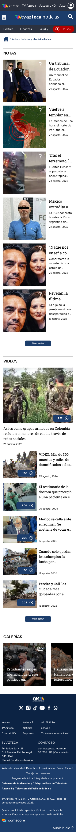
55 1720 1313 (45, 752)
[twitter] (21, 709)
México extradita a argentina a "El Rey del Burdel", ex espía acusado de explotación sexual (59, 204)
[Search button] (70, 17)
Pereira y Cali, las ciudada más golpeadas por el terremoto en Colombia (52, 589)
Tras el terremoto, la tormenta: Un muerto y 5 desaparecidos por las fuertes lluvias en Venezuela (60, 158)
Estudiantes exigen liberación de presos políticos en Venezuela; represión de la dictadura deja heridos (23, 674)
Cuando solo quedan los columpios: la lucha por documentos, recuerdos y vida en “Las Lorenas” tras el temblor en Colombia (55, 556)
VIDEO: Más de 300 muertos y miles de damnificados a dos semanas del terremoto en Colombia (54, 459)
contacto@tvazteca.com (52, 748)
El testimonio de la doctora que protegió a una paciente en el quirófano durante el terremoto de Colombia (55, 492)
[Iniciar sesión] (71, 5)
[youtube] (42, 709)
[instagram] (28, 709)
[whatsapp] (55, 709)
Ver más (38, 343)
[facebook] (49, 709)
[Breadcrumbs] (7, 39)
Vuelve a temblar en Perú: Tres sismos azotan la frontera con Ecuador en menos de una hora (60, 112)
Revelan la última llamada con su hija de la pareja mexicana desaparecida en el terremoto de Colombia (60, 296)
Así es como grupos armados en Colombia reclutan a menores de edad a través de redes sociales (36, 433)
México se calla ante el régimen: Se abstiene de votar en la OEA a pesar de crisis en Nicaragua (55, 524)
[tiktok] (35, 709)
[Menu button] (4, 17)
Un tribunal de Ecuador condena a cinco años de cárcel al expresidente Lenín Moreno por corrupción (60, 66)
